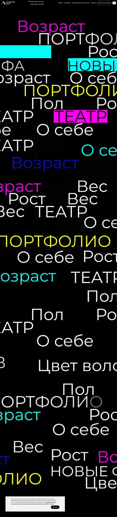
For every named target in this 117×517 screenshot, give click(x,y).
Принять (55, 507)
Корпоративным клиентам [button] (80, 3)
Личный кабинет (105, 3)
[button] (8, 3)
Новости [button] (93, 3)
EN (114, 3)
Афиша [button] (60, 3)
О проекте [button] (67, 3)
